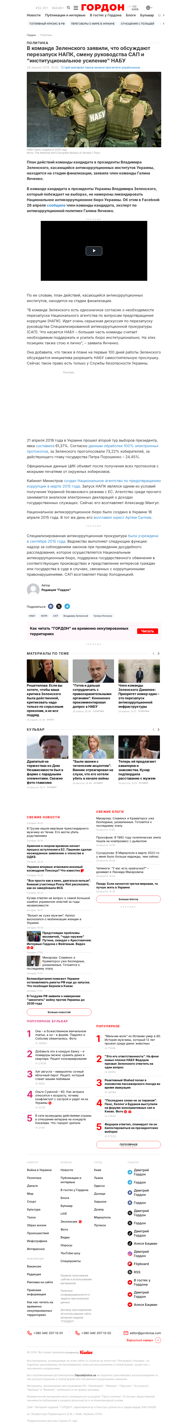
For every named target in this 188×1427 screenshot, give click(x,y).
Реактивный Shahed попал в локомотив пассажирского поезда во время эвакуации (132, 1083)
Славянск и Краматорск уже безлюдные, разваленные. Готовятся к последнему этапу (125, 821)
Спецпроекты (71, 1261)
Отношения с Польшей (137, 23)
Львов (98, 1178)
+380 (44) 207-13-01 (48, 1333)
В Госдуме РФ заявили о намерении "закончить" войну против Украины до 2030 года (56, 999)
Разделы (66, 1162)
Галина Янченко (103, 615)
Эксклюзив (69, 1221)
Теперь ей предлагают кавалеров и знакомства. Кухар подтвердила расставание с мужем (137, 769)
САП (55, 615)
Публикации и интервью (65, 15)
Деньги (32, 1186)
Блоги (131, 15)
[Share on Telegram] (67, 607)
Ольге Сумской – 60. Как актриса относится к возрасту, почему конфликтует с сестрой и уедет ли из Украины (61, 1097)
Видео (65, 1237)
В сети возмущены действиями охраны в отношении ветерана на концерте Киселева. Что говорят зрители (63, 1119)
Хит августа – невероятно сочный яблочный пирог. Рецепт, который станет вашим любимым (59, 1075)
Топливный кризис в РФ (47, 23)
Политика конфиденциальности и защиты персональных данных (75, 1296)
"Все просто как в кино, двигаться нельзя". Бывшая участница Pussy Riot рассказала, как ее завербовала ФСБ (59, 884)
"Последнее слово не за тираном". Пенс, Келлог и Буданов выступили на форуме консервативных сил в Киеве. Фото (131, 1105)
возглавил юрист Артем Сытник (122, 517)
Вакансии (34, 1266)
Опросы (66, 1245)
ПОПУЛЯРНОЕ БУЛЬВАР (47, 1021)
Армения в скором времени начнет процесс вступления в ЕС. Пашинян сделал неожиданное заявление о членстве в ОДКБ (59, 851)
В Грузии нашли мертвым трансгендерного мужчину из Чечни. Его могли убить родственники (58, 832)
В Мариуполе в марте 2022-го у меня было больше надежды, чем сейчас (128, 854)
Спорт (31, 1201)
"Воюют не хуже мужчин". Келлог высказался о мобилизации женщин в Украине (54, 919)
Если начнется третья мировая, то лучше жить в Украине (127, 885)
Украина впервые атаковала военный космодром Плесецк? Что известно (55, 868)
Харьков (100, 1201)
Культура (33, 1209)
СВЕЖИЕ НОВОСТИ (43, 817)
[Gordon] (102, 8)
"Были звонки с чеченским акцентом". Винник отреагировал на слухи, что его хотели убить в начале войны (93, 769)
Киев (97, 1170)
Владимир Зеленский (76, 615)
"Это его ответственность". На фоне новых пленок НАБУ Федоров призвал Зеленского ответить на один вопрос (132, 1061)
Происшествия (38, 1233)
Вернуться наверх (140, 1340)
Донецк (99, 1193)
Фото (64, 1229)
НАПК (44, 615)
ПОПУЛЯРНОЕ (108, 1026)
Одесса (99, 1186)
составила (45, 446)
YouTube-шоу (70, 1253)
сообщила (56, 205)
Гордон (31, 35)
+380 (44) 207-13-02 (96, 1333)
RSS (137, 1272)
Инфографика (37, 1241)
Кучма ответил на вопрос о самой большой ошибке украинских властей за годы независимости (58, 901)
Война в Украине (39, 1170)
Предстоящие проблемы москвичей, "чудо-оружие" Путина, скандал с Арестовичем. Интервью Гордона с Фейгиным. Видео (59, 938)
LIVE (64, 1213)
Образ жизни (36, 1225)
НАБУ (32, 615)
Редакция (34, 1274)
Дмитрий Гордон (141, 1172)
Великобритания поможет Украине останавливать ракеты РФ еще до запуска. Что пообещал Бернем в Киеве (58, 982)
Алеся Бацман (145, 1243)
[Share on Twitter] (59, 607)
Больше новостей (59, 1012)
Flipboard (141, 1264)
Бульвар (147, 15)
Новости (34, 15)
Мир (30, 1193)
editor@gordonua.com (145, 1333)
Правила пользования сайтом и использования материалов (76, 1279)
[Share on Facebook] (50, 607)
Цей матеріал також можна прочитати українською (102, 67)
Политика (46, 35)
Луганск (100, 1225)
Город (98, 1162)
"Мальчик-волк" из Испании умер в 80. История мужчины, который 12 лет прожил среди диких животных (133, 1039)
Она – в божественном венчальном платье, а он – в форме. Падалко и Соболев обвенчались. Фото (60, 1034)
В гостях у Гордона (105, 15)
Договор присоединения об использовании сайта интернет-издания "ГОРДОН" (76, 1315)
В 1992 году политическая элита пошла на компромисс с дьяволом (128, 839)
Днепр (99, 1209)
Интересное (36, 1249)
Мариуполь (102, 1217)
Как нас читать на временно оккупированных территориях (40, 1308)
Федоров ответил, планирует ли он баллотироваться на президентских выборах (131, 1127)
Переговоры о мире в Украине (93, 23)
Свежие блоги (110, 811)
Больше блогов (128, 899)
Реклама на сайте (40, 1282)
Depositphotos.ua (85, 1375)
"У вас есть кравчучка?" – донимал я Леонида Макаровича (122, 870)
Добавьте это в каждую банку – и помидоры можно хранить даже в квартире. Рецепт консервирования (61, 1054)
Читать (147, 631)
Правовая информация (36, 1292)
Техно (31, 1217)
